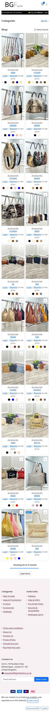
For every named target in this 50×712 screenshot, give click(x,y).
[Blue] (13, 135)
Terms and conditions (13, 628)
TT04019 (13, 179)
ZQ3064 (37, 390)
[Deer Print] (45, 241)
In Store (6, 604)
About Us (7, 632)
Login (5, 75)
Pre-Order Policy (35, 604)
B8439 (37, 496)
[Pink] (15, 188)
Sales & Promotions (12, 600)
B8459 (37, 126)
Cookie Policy (33, 700)
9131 (37, 549)
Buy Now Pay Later (12, 647)
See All (44, 21)
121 (13, 284)
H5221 (13, 496)
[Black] (5, 82)
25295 (13, 549)
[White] (9, 82)
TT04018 (13, 231)
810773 (37, 443)
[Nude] (16, 135)
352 (37, 284)
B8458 (37, 179)
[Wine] (14, 346)
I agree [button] (44, 708)
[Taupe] (37, 82)
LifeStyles (7, 611)
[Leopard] (41, 241)
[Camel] (33, 188)
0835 (13, 73)
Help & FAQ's (34, 600)
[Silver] (33, 505)
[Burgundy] (3, 188)
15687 (37, 231)
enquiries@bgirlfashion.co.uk (17, 673)
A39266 (13, 126)
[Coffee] (16, 293)
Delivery (32, 596)
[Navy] (17, 82)
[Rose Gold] (37, 505)
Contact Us (8, 636)
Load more (25, 573)
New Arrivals (9, 596)
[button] (21, 36)
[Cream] (22, 558)
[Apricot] (20, 135)
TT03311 (37, 73)
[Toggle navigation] (47, 4)
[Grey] (40, 82)
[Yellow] (37, 346)
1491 (37, 337)
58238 (13, 337)
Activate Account (10, 643)
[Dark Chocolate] (22, 188)
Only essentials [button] (33, 708)
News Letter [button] (41, 679)
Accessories (13, 69)
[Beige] (33, 82)
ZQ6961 (13, 390)
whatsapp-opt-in (35, 614)
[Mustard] (29, 82)
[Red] (16, 505)
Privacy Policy (9, 639)
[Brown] (13, 82)
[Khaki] (21, 82)
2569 (13, 443)
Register (13, 75)
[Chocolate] (44, 82)
